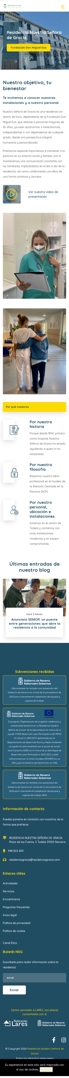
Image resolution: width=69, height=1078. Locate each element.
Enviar (14, 990)
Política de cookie (14, 931)
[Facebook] (54, 1040)
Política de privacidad (16, 923)
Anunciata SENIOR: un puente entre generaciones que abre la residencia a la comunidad (34, 623)
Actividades (10, 883)
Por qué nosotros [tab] (17, 407)
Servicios (8, 891)
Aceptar (46, 1069)
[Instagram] (63, 1040)
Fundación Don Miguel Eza (28, 47)
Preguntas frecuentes (16, 907)
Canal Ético (10, 943)
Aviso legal (10, 915)
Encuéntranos (11, 899)
